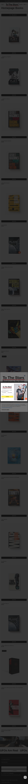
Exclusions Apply (2, 398)
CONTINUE (7, 396)
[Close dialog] (26, 383)
